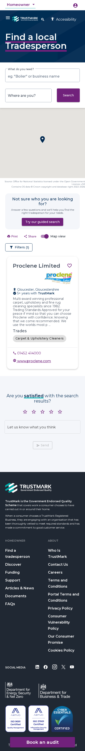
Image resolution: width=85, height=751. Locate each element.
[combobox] (21, 5)
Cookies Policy (61, 650)
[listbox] (42, 338)
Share (30, 236)
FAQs (10, 604)
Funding (12, 572)
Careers (55, 572)
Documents (15, 596)
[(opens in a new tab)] (37, 670)
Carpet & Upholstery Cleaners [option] (39, 338)
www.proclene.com (32, 361)
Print (12, 236)
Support (12, 580)
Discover (13, 564)
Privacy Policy (60, 608)
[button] (42, 139)
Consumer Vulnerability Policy (59, 622)
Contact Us (58, 564)
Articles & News (19, 588)
